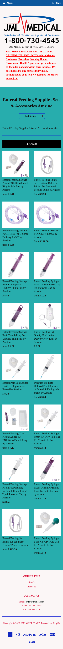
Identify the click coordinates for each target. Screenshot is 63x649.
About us (31, 587)
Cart (58, 3)
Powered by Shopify (50, 623)
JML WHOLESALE (30, 623)
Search (31, 582)
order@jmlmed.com (35, 602)
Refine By (31, 144)
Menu (9, 3)
